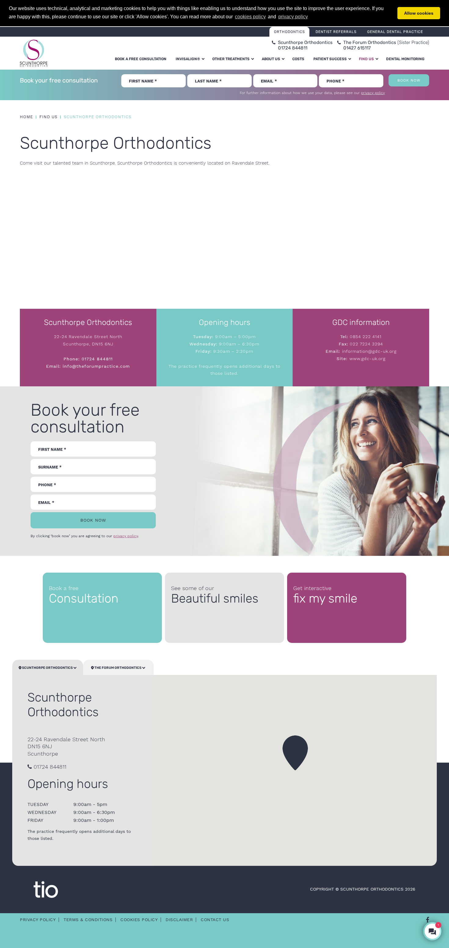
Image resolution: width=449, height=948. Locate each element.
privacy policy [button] (293, 16)
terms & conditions (88, 919)
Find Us (366, 59)
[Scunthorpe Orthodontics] (33, 53)
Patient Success (330, 59)
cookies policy (250, 16)
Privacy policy (38, 919)
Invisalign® (188, 59)
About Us (271, 59)
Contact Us (215, 919)
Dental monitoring (405, 59)
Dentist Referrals (336, 32)
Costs (298, 59)
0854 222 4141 (364, 336)
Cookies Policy (139, 919)
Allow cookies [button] (418, 13)
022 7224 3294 (365, 343)
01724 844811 (97, 358)
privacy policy (373, 93)
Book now (409, 80)
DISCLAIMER (179, 919)
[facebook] (427, 920)
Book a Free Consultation (140, 59)
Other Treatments (231, 59)
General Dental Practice (395, 32)
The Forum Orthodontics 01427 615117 (386, 45)
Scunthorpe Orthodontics (47, 668)
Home (26, 117)
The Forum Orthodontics (118, 668)
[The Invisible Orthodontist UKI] (46, 889)
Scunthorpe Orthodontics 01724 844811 (305, 45)
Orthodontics (289, 32)
